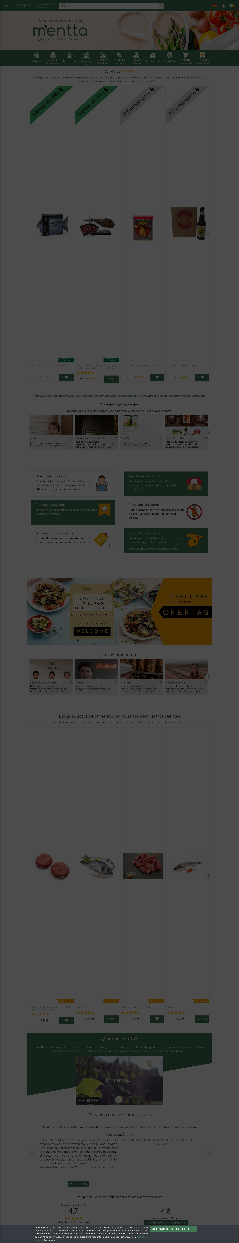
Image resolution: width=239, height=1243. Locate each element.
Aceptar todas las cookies (173, 1229)
